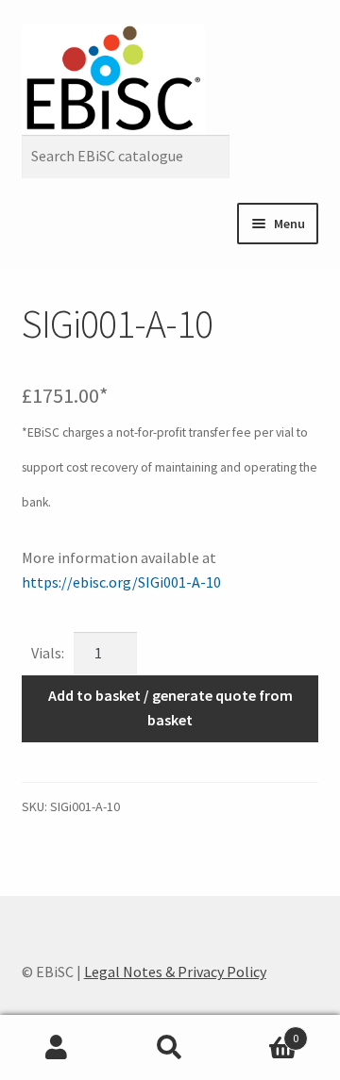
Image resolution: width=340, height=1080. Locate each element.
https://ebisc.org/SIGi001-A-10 (121, 582)
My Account (56, 1048)
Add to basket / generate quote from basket (170, 707)
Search (170, 1048)
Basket (262, 1031)
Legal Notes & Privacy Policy (175, 971)
